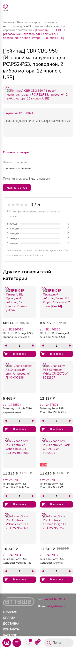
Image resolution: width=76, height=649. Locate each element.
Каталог (10, 635)
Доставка (11, 624)
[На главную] (6, 642)
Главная (8, 22)
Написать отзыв (17, 187)
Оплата (9, 618)
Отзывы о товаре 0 (17, 152)
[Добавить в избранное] (6, 88)
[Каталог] (16, 642)
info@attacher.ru (56, 606)
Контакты (11, 629)
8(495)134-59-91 (54, 599)
